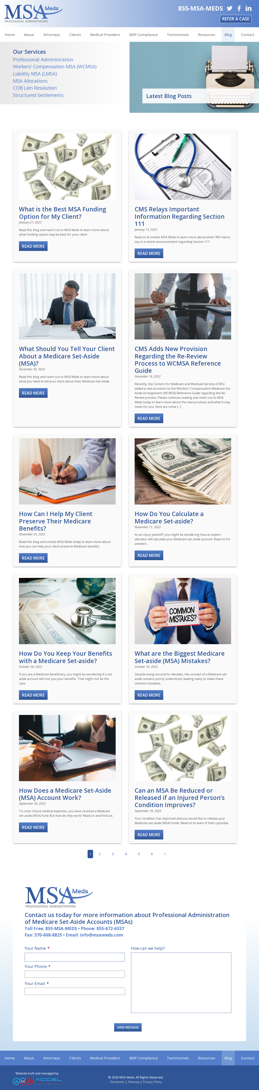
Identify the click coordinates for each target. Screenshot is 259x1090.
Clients (75, 34)
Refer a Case (235, 19)
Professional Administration (43, 59)
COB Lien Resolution (35, 88)
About (29, 34)
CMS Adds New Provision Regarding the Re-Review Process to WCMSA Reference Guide (178, 359)
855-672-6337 (110, 928)
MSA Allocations (30, 81)
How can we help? (148, 948)
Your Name (37, 948)
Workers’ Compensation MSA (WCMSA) (55, 66)
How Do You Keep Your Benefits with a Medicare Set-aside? (65, 657)
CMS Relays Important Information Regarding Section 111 (179, 216)
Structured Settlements (38, 95)
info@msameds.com (101, 935)
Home (10, 34)
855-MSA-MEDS (200, 8)
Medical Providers (105, 34)
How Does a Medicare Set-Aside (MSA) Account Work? (65, 794)
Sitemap (134, 1082)
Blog (228, 34)
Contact (247, 34)
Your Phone (38, 966)
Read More (33, 246)
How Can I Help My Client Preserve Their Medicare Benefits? (55, 521)
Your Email (37, 983)
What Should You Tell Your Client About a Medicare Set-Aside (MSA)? (67, 356)
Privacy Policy (152, 1082)
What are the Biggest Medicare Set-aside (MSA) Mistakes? (180, 657)
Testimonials (178, 34)
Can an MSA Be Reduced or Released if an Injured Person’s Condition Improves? (180, 797)
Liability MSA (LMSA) (35, 73)
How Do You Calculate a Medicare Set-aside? (169, 517)
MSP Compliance (143, 34)
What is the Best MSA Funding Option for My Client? (62, 212)
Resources (206, 34)
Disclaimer (117, 1082)
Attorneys (51, 34)
